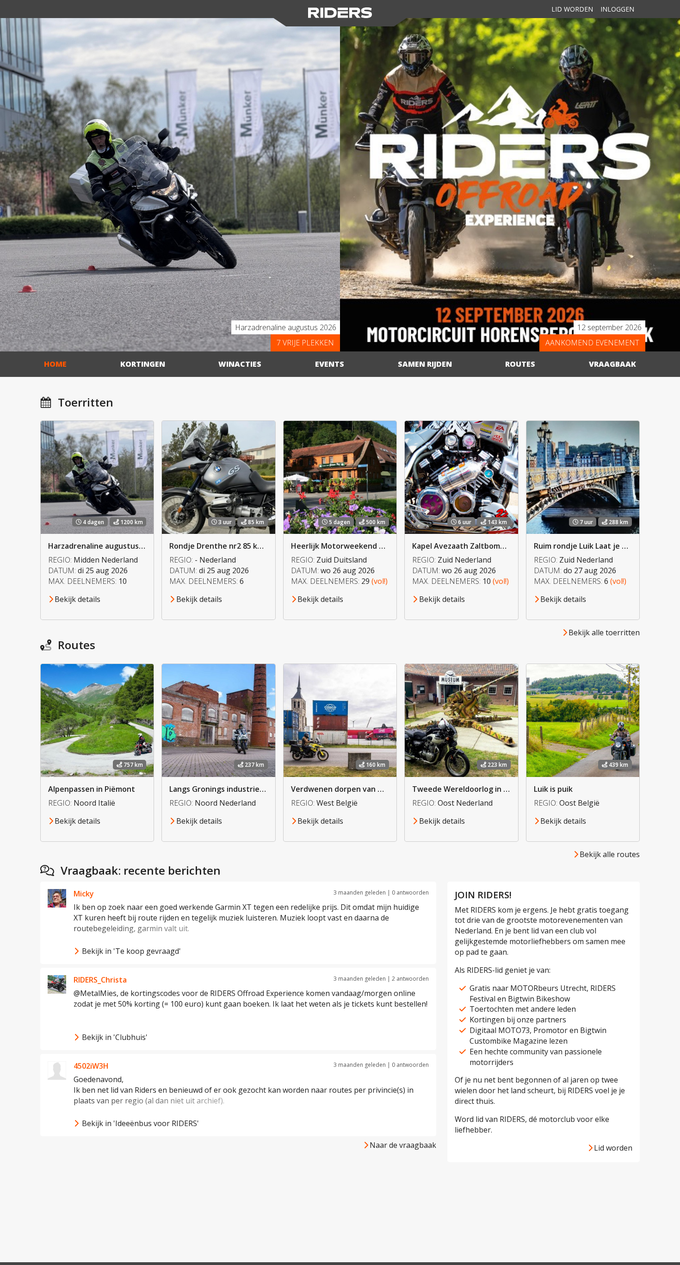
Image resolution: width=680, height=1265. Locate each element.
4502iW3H (91, 1066)
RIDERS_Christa (100, 980)
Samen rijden (425, 364)
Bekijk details (77, 599)
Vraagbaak (612, 364)
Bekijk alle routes (610, 854)
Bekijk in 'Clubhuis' (114, 1037)
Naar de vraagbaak (403, 1145)
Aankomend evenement (592, 343)
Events (329, 364)
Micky (84, 894)
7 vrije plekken (305, 343)
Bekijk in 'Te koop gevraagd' (130, 951)
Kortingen (142, 364)
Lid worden (572, 9)
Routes (520, 364)
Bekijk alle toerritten (604, 632)
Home (55, 364)
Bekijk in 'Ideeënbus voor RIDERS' (139, 1123)
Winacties (239, 364)
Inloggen (617, 9)
